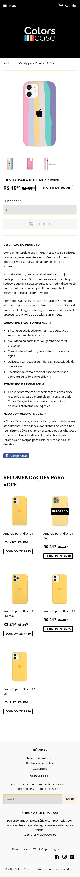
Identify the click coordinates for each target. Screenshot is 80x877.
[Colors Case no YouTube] (72, 857)
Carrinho (70, 6)
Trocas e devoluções (40, 758)
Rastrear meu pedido (40, 763)
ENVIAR (69, 799)
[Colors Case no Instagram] (64, 857)
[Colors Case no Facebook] (57, 857)
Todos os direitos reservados (53, 869)
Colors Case (22, 869)
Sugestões (57, 849)
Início (6, 63)
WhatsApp (40, 849)
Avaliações (40, 769)
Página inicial (20, 849)
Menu (13, 6)
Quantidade (12, 201)
